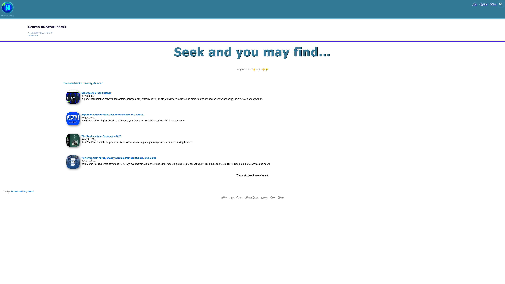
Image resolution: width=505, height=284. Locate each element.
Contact (281, 197)
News (493, 4)
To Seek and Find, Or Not (22, 192)
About (272, 197)
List (474, 4)
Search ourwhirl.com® (47, 27)
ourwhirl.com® (7, 16)
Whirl (483, 4)
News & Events (251, 197)
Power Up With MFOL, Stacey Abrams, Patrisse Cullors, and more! (119, 158)
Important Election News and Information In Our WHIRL (113, 114)
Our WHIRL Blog (33, 35)
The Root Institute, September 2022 (101, 136)
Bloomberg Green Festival (96, 93)
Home (224, 197)
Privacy (264, 197)
